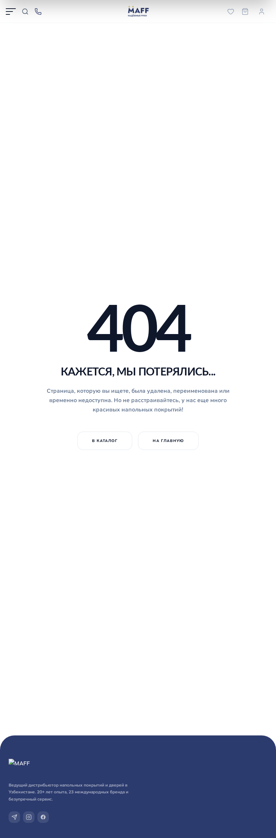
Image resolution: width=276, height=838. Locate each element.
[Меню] (11, 11)
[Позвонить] (38, 11)
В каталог (105, 440)
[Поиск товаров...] (25, 11)
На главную (168, 440)
